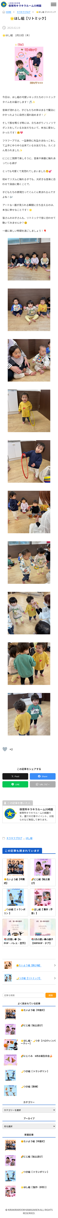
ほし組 (29, 838)
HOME (8, 11)
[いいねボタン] (4, 749)
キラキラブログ (23, 11)
